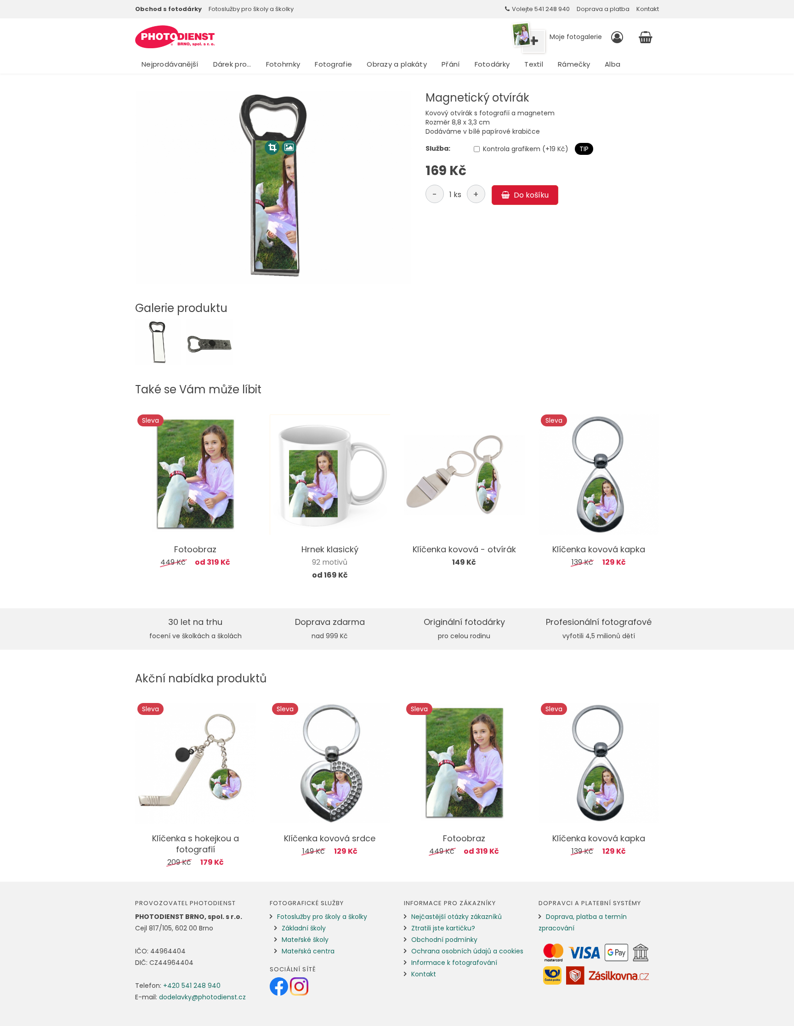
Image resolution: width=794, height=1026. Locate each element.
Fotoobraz (195, 549)
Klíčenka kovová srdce (329, 838)
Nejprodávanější (170, 64)
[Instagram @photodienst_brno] (299, 986)
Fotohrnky (283, 64)
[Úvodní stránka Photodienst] (175, 36)
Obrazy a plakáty (397, 64)
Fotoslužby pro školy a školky (251, 9)
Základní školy (304, 928)
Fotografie (333, 64)
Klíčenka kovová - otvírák (464, 549)
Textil (533, 64)
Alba (612, 64)
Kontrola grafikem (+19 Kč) (525, 148)
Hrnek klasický (329, 549)
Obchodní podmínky (444, 939)
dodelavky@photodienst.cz (202, 997)
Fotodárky (492, 64)
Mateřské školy (305, 939)
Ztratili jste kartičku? (443, 928)
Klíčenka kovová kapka (598, 549)
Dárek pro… (232, 64)
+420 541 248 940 (192, 985)
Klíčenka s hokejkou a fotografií (195, 844)
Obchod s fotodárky (168, 9)
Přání (451, 64)
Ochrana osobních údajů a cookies (467, 951)
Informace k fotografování (454, 962)
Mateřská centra (308, 951)
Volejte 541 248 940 (541, 9)
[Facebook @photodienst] (280, 986)
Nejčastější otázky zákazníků (456, 916)
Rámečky (574, 64)
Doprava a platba (603, 9)
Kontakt (647, 9)
